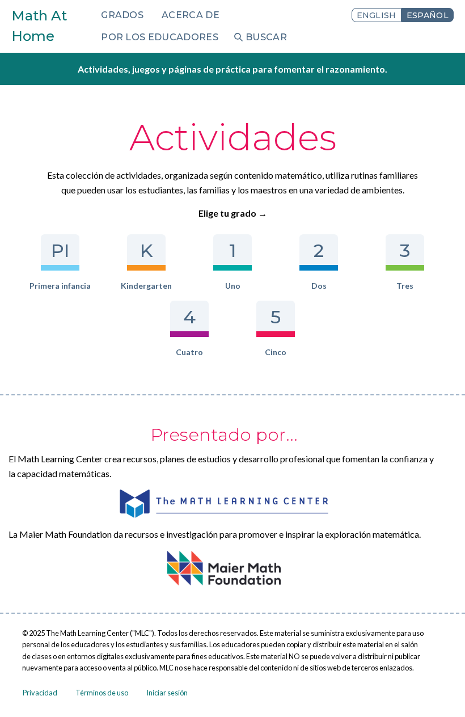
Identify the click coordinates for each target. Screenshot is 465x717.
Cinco (275, 352)
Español (428, 15)
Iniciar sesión (167, 692)
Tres (404, 285)
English (376, 15)
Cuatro (189, 352)
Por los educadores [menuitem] (159, 37)
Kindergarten (146, 285)
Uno (232, 285)
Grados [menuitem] (122, 15)
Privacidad (40, 692)
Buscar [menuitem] (266, 37)
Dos (319, 285)
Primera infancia (60, 285)
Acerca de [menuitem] (190, 15)
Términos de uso (101, 692)
